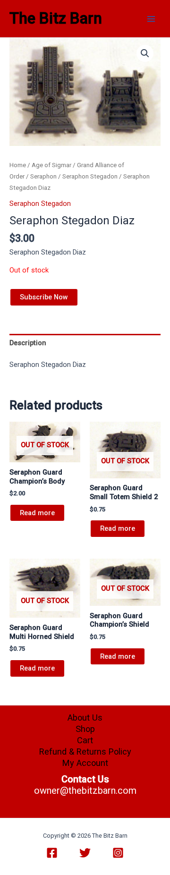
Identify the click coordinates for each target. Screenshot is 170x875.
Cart (85, 740)
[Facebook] (52, 852)
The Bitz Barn (55, 18)
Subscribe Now (44, 297)
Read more (37, 513)
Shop (85, 729)
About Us (85, 717)
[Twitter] (85, 852)
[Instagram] (118, 852)
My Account (85, 763)
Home (17, 165)
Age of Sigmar (51, 165)
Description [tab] (27, 343)
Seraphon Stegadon (90, 176)
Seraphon (43, 176)
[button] (144, 53)
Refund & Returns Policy (85, 751)
